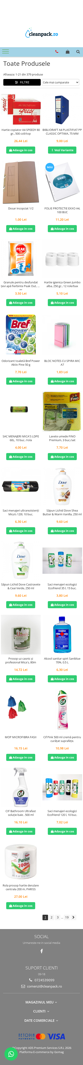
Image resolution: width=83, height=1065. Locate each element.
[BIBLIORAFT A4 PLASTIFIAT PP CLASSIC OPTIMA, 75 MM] (62, 109)
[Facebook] (41, 951)
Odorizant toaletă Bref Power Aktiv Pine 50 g (21, 363)
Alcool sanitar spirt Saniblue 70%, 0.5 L (62, 660)
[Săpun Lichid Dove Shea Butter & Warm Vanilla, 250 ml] (62, 486)
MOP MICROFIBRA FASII (21, 737)
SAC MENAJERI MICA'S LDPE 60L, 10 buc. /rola (21, 438)
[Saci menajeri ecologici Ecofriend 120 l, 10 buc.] (62, 787)
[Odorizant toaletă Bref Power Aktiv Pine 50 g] (21, 335)
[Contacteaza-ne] (56, 51)
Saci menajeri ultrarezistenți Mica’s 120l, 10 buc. (21, 512)
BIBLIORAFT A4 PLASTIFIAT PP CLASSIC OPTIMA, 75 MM (62, 131)
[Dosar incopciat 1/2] (21, 182)
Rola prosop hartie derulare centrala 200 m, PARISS (21, 887)
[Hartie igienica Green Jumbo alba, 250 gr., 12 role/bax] (62, 258)
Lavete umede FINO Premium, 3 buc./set (62, 438)
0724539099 (44, 980)
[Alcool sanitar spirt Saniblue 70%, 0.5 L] (62, 635)
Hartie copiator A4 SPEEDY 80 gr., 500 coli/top (21, 131)
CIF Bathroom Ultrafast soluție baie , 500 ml (21, 813)
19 (67, 917)
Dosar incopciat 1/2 (20, 208)
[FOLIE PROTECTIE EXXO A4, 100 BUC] (62, 182)
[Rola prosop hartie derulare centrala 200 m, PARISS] (21, 861)
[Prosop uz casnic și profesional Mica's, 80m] (21, 635)
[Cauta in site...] (78, 51)
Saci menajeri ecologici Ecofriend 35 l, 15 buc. (62, 586)
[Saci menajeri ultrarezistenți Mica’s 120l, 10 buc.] (21, 486)
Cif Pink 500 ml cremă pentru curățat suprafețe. (62, 739)
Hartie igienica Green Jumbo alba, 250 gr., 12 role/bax (62, 284)
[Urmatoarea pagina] (73, 917)
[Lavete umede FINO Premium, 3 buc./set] (62, 411)
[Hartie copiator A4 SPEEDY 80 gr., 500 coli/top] (21, 109)
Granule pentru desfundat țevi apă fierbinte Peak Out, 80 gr (21, 285)
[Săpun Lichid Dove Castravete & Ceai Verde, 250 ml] (21, 561)
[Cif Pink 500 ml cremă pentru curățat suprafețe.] (62, 711)
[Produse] (6, 52)
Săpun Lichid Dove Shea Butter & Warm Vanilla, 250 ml (62, 512)
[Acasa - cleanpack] (41, 34)
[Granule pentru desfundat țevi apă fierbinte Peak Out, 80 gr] (21, 258)
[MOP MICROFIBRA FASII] (21, 711)
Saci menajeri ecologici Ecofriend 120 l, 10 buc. (62, 813)
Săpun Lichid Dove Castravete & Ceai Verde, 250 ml (20, 586)
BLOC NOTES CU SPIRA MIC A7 (62, 363)
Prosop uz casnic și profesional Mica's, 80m (20, 660)
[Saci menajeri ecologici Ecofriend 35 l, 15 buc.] (62, 561)
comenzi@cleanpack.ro (44, 986)
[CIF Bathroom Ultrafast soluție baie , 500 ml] (21, 787)
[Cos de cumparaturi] (68, 51)
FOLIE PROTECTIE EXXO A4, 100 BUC (62, 210)
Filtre (23, 82)
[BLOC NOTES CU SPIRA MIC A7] (62, 335)
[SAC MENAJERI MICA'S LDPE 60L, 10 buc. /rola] (21, 412)
